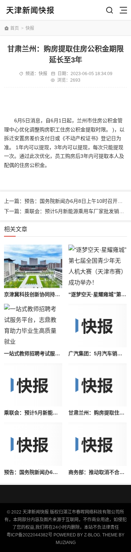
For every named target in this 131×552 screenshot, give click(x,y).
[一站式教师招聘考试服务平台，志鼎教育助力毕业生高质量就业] (33, 325)
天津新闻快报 (30, 10)
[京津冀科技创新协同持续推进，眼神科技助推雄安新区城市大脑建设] (33, 266)
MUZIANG (66, 542)
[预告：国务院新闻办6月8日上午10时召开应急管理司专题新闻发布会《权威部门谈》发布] (33, 444)
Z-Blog (92, 534)
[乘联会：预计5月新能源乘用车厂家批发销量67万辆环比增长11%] (33, 385)
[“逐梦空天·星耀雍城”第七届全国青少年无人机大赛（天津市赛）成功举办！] (97, 266)
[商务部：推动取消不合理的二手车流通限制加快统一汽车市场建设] (97, 444)
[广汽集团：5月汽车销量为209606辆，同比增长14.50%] (97, 325)
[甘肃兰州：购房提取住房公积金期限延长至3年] (97, 385)
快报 (29, 28)
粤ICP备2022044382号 (29, 534)
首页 (14, 28)
